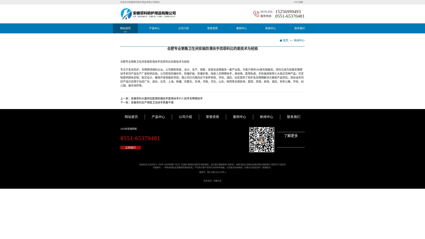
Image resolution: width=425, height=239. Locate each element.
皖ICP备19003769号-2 (216, 172)
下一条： (146, 102)
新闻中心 (270, 28)
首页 (285, 40)
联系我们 (299, 28)
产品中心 (154, 28)
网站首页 (125, 28)
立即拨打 (130, 147)
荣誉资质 (212, 28)
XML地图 (298, 2)
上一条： (161, 98)
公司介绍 (183, 28)
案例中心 (241, 28)
